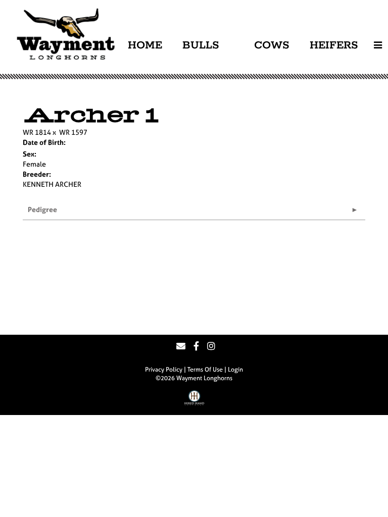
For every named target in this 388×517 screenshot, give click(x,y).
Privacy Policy (163, 370)
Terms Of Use (205, 370)
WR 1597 (73, 132)
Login (235, 370)
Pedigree (42, 209)
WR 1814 (37, 132)
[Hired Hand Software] (194, 401)
